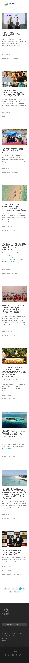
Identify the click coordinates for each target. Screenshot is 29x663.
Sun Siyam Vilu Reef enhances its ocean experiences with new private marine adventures (14, 207)
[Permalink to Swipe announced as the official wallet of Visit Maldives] (14, 21)
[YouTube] (23, 655)
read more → (21, 108)
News (3, 116)
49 (10, 592)
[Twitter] (19, 655)
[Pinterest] (16, 655)
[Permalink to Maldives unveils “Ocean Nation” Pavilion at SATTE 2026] (14, 137)
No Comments (6, 269)
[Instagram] (9, 655)
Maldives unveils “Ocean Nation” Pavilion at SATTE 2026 (13, 150)
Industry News (6, 230)
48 (23, 588)
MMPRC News (6, 58)
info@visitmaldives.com (10, 641)
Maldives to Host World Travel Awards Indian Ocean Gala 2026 (12, 552)
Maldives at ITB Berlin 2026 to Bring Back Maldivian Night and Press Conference (14, 246)
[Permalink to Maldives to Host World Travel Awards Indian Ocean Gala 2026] (14, 539)
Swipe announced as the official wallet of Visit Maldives (13, 34)
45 (13, 588)
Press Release (14, 58)
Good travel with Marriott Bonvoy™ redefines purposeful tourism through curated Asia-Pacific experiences (13, 309)
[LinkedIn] (12, 655)
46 (17, 588)
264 (15, 592)
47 (20, 588)
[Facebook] (5, 655)
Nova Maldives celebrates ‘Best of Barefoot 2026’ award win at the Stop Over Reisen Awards (14, 434)
